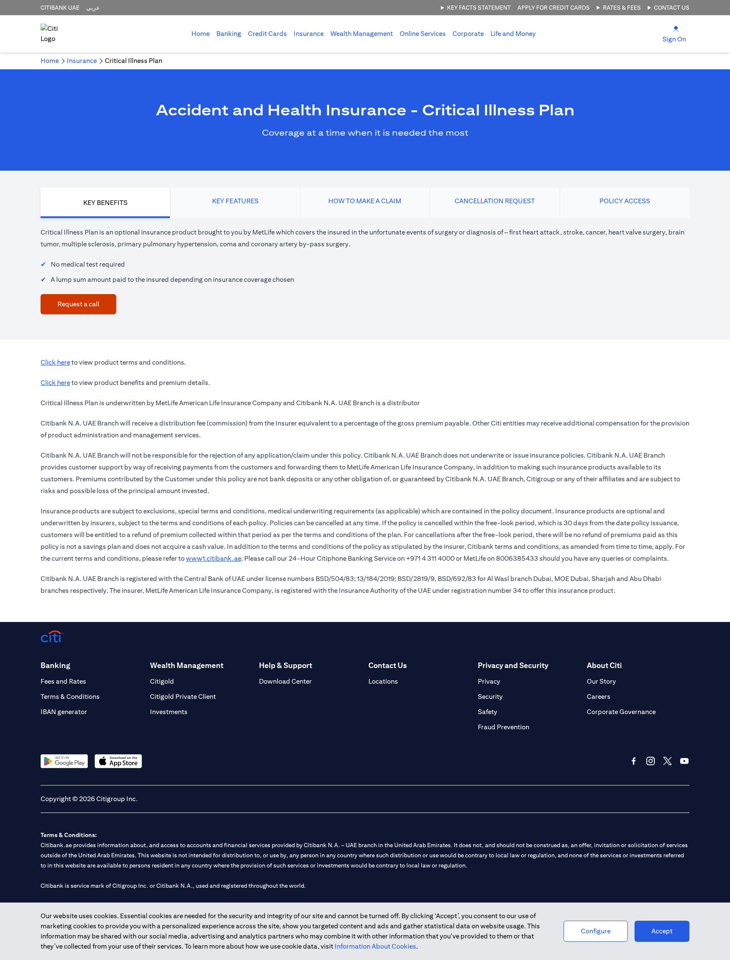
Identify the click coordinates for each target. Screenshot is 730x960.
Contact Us (671, 7)
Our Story (601, 681)
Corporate (468, 34)
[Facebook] (634, 761)
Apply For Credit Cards (554, 7)
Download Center (285, 681)
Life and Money (513, 34)
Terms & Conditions (70, 697)
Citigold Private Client (183, 697)
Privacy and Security (513, 665)
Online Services (423, 34)
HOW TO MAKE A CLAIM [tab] (364, 201)
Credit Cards (267, 34)
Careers (598, 697)
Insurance (309, 34)
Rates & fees (622, 7)
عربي (93, 7)
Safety (487, 712)
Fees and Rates (63, 681)
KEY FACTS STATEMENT (479, 7)
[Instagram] (651, 761)
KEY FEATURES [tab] (235, 201)
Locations (383, 681)
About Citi (604, 665)
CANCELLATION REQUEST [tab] (495, 201)
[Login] (676, 28)
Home (200, 34)
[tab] (228, 34)
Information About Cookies (375, 946)
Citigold (162, 681)
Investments (169, 712)
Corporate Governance (621, 712)
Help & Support (285, 665)
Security (490, 697)
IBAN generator (64, 712)
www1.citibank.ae (213, 558)
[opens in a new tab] (64, 761)
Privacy (489, 681)
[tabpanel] (365, 270)
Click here (55, 362)
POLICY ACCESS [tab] (624, 201)
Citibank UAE (60, 7)
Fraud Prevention (503, 727)
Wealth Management (361, 34)
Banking (228, 34)
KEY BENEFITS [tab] (105, 203)
